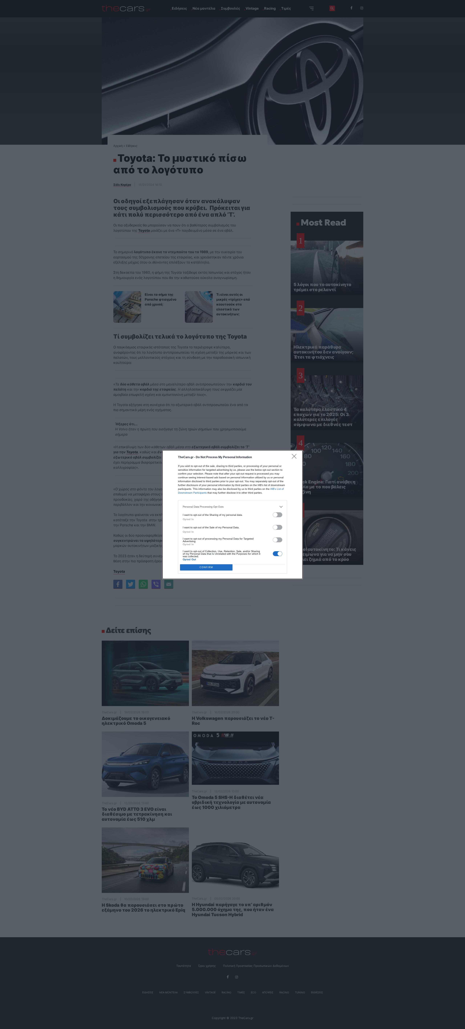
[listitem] (232, 507)
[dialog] (232, 514)
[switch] (277, 514)
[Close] (295, 457)
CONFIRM (206, 567)
